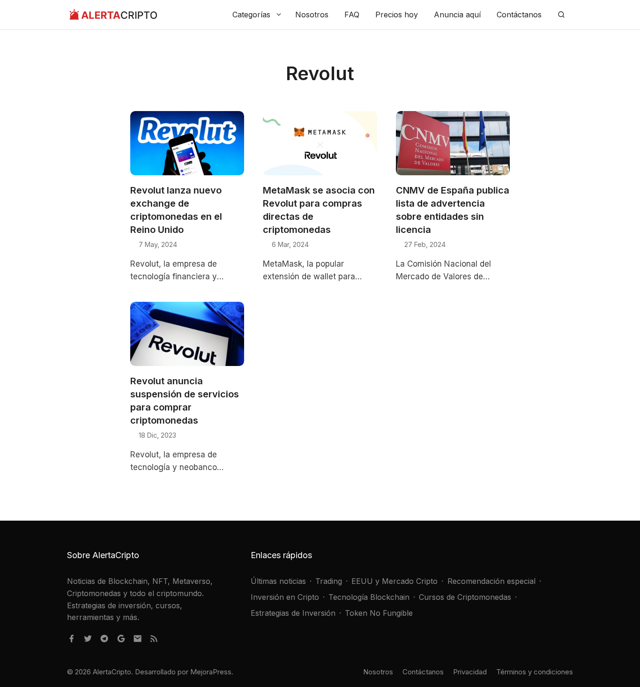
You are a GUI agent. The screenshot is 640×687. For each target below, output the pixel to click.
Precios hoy (396, 14)
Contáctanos (519, 14)
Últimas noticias (278, 581)
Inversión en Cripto (285, 597)
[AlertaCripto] (113, 15)
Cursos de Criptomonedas (465, 597)
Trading (328, 581)
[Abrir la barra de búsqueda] (561, 15)
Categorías (251, 14)
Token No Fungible (379, 613)
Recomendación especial (491, 581)
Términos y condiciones (534, 671)
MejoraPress (210, 671)
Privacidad (470, 671)
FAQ (351, 14)
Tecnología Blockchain (368, 597)
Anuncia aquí (457, 14)
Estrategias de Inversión (293, 613)
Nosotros (311, 14)
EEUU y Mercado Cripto (394, 581)
